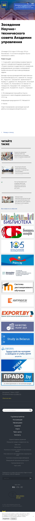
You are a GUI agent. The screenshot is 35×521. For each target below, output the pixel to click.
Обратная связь (6, 398)
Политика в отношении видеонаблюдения (17, 458)
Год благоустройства (17, 417)
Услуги (17, 429)
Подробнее (6, 518)
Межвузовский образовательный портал (17, 460)
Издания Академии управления (17, 439)
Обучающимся (17, 423)
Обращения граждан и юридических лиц (17, 442)
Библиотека (17, 447)
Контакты (17, 435)
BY (22, 487)
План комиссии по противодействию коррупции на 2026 (17, 454)
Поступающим (17, 420)
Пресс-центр (6, 13)
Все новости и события (9, 209)
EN (18, 487)
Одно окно (17, 444)
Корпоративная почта (17, 463)
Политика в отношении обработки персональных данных (17, 450)
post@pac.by (17, 394)
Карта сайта (17, 465)
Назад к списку (8, 132)
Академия (17, 426)
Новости (14, 13)
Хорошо (13, 518)
